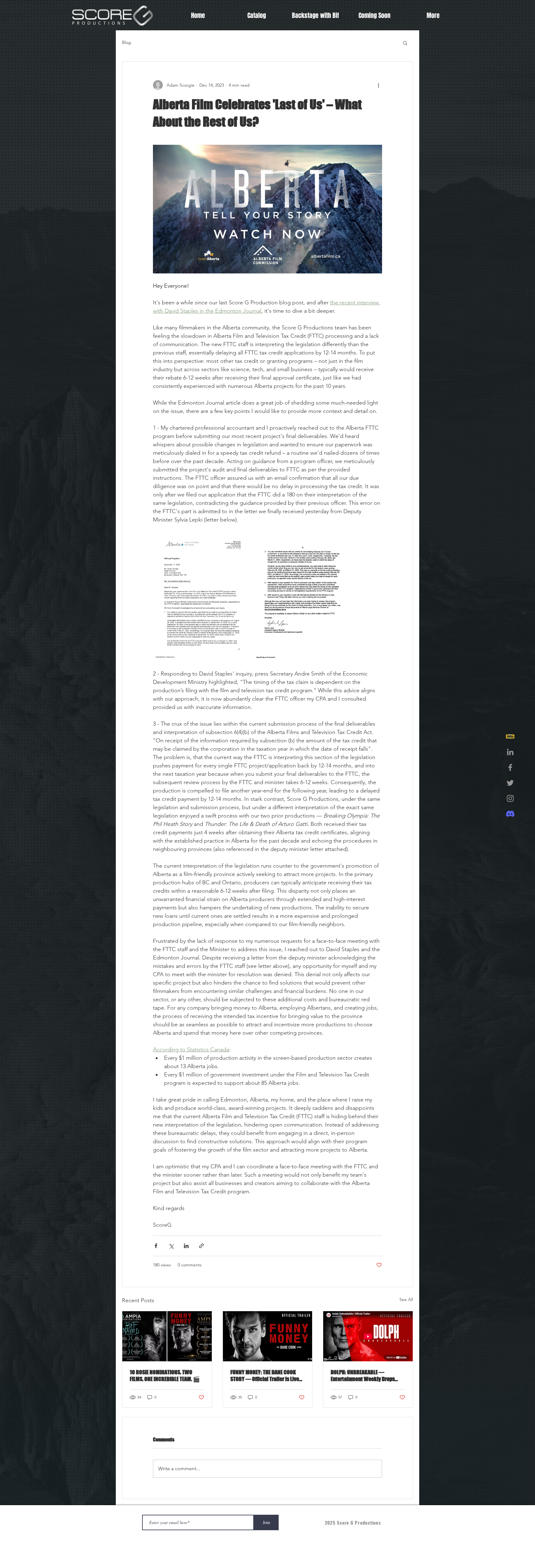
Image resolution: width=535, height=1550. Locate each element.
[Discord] (510, 813)
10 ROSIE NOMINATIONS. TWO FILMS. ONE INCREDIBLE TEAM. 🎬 (165, 1375)
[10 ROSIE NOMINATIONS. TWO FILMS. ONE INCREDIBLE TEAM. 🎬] (167, 1336)
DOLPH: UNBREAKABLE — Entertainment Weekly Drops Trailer (363, 1375)
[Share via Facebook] (156, 1246)
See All (406, 1299)
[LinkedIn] (510, 752)
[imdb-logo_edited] (510, 736)
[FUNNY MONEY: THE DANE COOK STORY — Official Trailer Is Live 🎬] (267, 1336)
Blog (126, 42)
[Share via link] (201, 1246)
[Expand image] (202, 596)
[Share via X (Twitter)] (171, 1246)
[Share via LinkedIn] (186, 1246)
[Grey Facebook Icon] (510, 767)
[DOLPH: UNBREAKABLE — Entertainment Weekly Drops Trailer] (368, 1336)
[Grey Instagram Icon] (510, 798)
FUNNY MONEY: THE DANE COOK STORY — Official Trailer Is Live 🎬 (264, 1375)
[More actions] (378, 85)
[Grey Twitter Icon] (510, 783)
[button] (405, 42)
